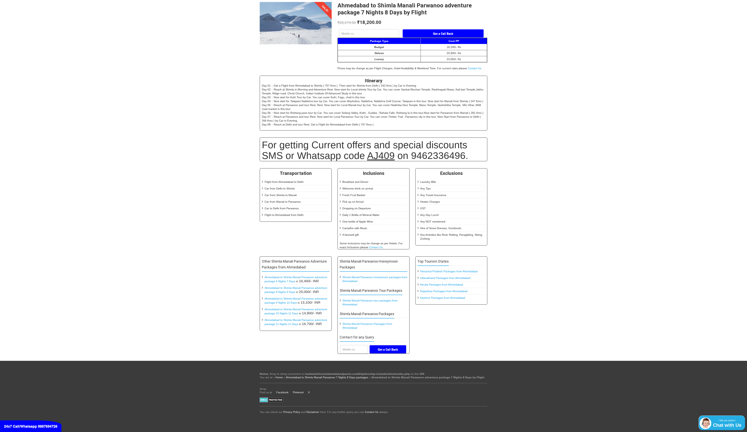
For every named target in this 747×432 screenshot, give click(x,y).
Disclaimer (312, 412)
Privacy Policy (291, 412)
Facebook (282, 392)
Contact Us (474, 68)
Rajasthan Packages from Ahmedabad (443, 291)
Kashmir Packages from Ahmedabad (442, 297)
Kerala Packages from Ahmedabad (441, 284)
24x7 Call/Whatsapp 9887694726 (30, 426)
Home (279, 377)
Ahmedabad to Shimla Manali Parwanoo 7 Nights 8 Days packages (327, 377)
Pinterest (298, 392)
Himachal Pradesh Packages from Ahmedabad (449, 271)
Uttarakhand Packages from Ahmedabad (445, 278)
